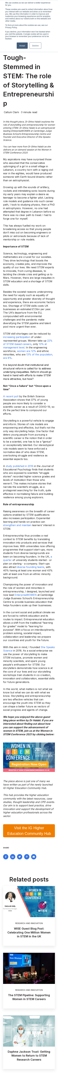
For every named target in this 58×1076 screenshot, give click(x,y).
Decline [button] (35, 45)
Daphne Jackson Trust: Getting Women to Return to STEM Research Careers (29, 1055)
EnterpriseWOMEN (26, 594)
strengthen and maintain (17, 525)
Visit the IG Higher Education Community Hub (29, 831)
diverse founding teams (30, 567)
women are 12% (26, 351)
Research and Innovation (29, 923)
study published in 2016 (19, 466)
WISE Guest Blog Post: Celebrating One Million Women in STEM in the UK (29, 932)
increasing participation (16, 337)
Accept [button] (22, 45)
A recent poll (10, 396)
